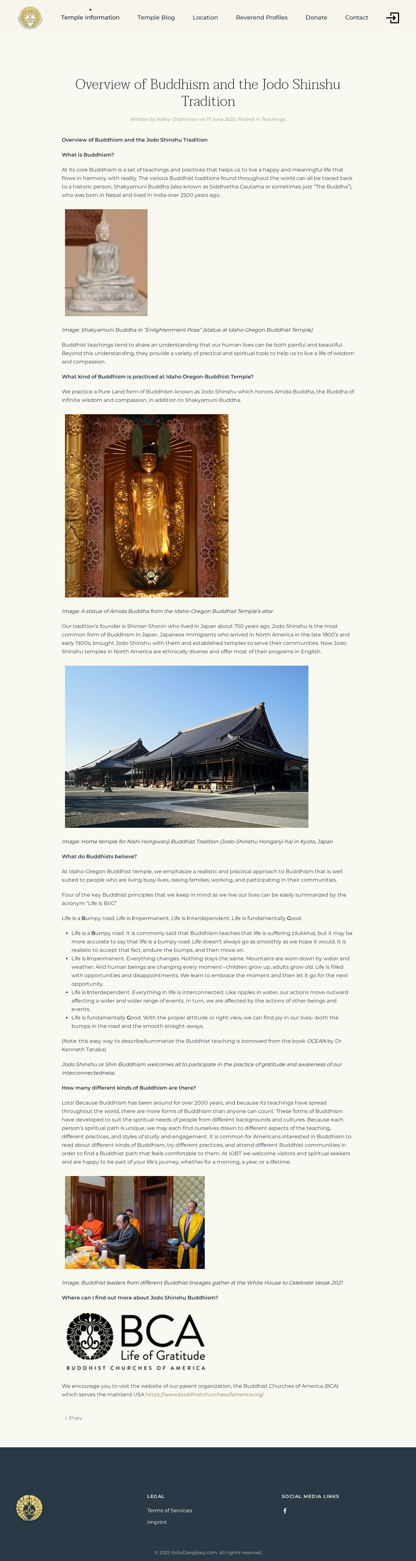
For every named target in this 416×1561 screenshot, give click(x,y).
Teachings (273, 119)
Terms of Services (169, 1510)
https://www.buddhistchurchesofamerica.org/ (205, 1394)
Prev (75, 1418)
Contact (356, 17)
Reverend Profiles (262, 17)
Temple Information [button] (90, 17)
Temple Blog (156, 17)
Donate (316, 17)
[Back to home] (30, 18)
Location (205, 17)
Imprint (157, 1522)
